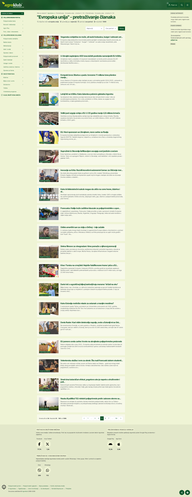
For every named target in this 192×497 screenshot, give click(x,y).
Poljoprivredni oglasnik (12, 35)
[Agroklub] (13, 5)
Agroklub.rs (51, 13)
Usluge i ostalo (7, 63)
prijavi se (174, 40)
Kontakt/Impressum (57, 488)
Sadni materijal (7, 60)
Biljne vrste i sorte (8, 81)
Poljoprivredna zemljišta (10, 38)
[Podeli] (181, 492)
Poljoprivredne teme (9, 21)
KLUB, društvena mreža (11, 95)
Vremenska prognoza (9, 91)
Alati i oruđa (7, 49)
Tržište (5, 88)
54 (116, 418)
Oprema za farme (8, 70)
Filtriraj (121, 28)
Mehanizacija (7, 46)
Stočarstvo (6, 84)
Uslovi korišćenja (33, 488)
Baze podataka (8, 74)
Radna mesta (7, 42)
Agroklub (25, 491)
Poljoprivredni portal (14, 486)
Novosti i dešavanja (9, 24)
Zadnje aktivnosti (177, 13)
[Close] (181, 4)
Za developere (45, 488)
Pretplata (68, 488)
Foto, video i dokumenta (10, 31)
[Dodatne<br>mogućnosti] (187, 492)
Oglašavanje (22, 488)
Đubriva (5, 77)
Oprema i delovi (8, 53)
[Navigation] (187, 4)
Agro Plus (6, 28)
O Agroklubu (12, 488)
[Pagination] (84, 418)
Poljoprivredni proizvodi (10, 56)
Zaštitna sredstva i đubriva (11, 67)
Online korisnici (176, 25)
